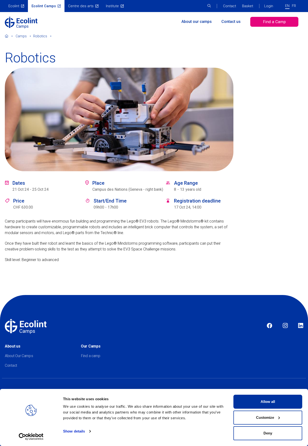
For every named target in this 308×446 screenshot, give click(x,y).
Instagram (285, 326)
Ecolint (13, 6)
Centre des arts (81, 6)
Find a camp (90, 356)
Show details (74, 431)
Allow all (268, 402)
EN (287, 6)
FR (294, 6)
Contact (229, 6)
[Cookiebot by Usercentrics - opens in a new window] (31, 436)
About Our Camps (19, 356)
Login (268, 6)
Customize (265, 417)
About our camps (196, 21)
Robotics (40, 36)
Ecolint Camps (44, 6)
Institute (112, 6)
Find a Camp (274, 21)
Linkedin (300, 326)
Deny (267, 433)
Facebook (269, 326)
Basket (247, 6)
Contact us (231, 21)
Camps (21, 36)
